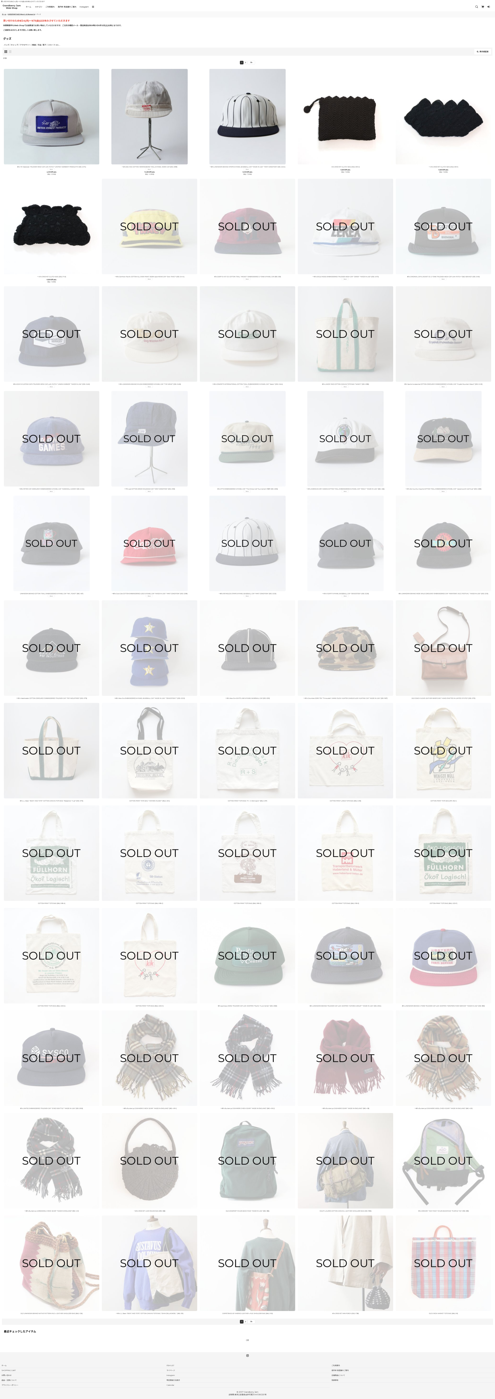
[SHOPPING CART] (483, 7)
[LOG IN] (488, 7)
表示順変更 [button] (484, 51)
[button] (93, 6)
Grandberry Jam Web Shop (12, 6)
